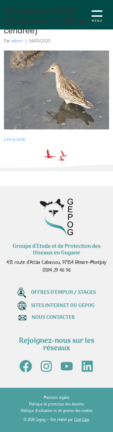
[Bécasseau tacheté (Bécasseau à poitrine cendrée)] (56, 89)
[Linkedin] (87, 366)
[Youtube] (66, 366)
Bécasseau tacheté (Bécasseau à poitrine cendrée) (45, 20)
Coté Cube (81, 419)
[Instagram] (46, 366)
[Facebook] (25, 366)
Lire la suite (14, 139)
